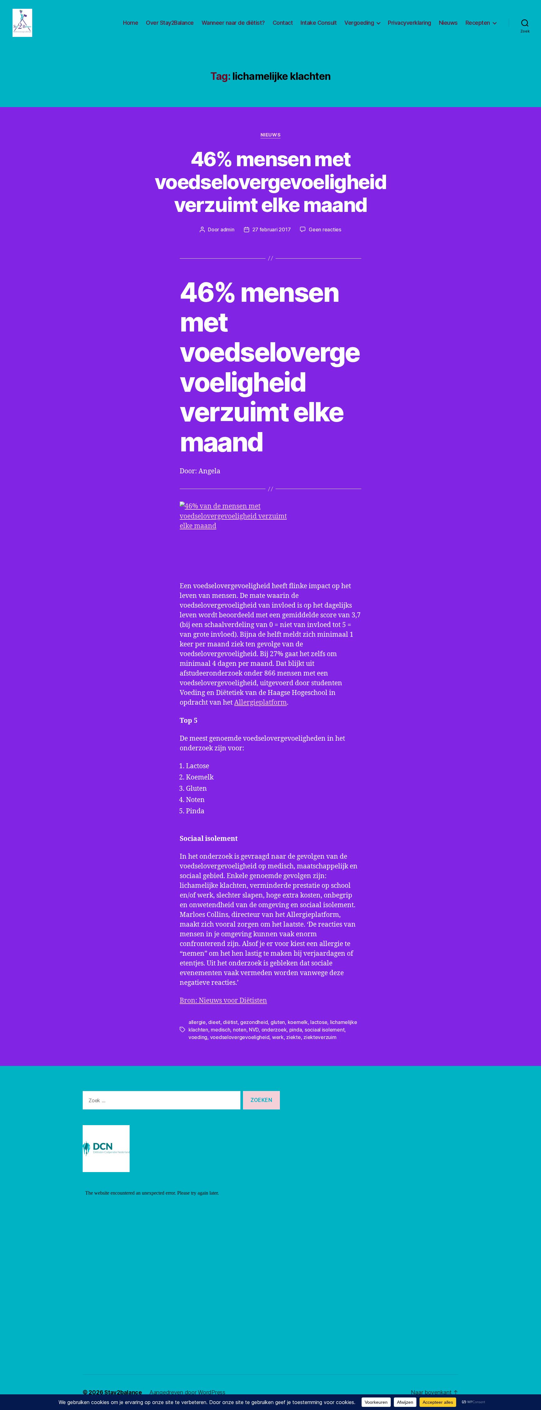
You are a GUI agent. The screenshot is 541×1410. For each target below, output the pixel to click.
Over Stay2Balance (170, 22)
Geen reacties (325, 229)
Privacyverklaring (409, 22)
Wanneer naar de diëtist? (233, 22)
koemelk (298, 1022)
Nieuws (448, 22)
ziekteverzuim (320, 1037)
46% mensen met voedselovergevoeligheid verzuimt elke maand (270, 182)
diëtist (230, 1022)
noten (239, 1030)
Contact (283, 22)
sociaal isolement (324, 1030)
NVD (254, 1030)
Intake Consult (319, 22)
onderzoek (274, 1030)
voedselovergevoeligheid (240, 1037)
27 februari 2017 (271, 229)
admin (227, 229)
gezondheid (254, 1022)
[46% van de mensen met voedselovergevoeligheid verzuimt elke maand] (270, 538)
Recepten (478, 22)
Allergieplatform (260, 702)
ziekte (293, 1037)
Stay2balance (123, 1392)
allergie (197, 1022)
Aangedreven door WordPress (187, 1392)
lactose (318, 1022)
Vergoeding (359, 22)
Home (130, 22)
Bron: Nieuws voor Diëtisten (223, 1000)
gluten (277, 1022)
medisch (220, 1030)
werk (278, 1037)
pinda (295, 1030)
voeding (197, 1037)
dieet (214, 1022)
